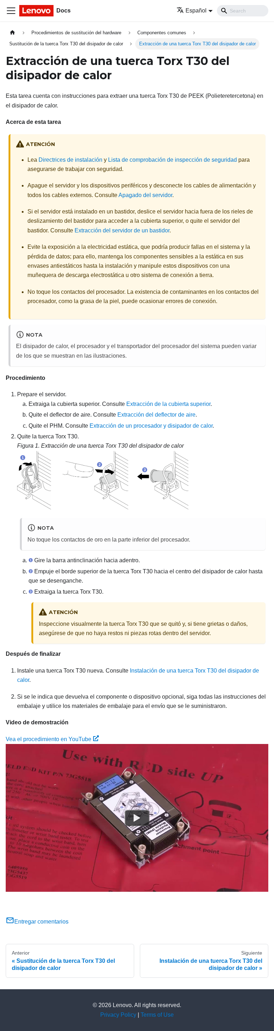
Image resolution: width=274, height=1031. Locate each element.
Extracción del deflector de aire (156, 415)
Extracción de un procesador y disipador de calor (151, 426)
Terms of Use (157, 1015)
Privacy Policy (118, 1015)
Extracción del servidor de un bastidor (122, 230)
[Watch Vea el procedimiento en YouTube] (137, 818)
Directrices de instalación (70, 160)
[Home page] (12, 32)
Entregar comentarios (41, 922)
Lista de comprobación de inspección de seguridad (172, 160)
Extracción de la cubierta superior (168, 404)
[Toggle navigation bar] (11, 10)
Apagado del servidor (145, 195)
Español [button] (196, 10)
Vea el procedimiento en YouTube (48, 739)
